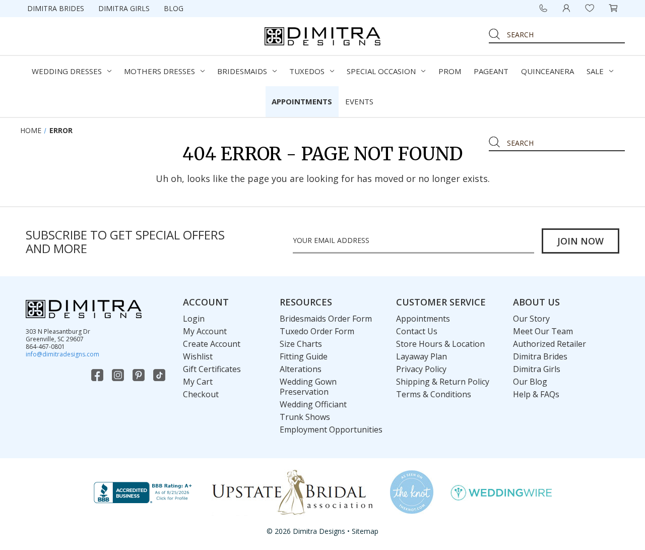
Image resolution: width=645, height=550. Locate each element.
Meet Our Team (543, 331)
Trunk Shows (305, 416)
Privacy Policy (421, 369)
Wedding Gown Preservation (308, 386)
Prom (449, 71)
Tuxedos (307, 71)
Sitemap (365, 531)
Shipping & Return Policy (442, 381)
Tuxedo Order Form (317, 331)
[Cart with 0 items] (613, 8)
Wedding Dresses (67, 71)
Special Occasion (381, 71)
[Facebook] (98, 375)
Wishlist (198, 356)
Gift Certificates (212, 369)
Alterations (300, 369)
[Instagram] (119, 375)
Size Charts (301, 343)
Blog (173, 8)
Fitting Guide (304, 356)
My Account (205, 331)
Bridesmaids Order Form (326, 318)
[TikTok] (160, 375)
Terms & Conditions (433, 394)
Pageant (491, 71)
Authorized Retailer (549, 343)
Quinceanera (547, 71)
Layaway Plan (421, 356)
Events (359, 101)
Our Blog (530, 381)
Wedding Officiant (313, 404)
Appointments (302, 101)
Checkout (201, 394)
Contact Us (416, 331)
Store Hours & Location (440, 343)
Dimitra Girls (124, 8)
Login (194, 318)
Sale (595, 71)
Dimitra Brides (55, 8)
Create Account (211, 343)
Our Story (531, 318)
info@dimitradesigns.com (62, 354)
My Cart (198, 381)
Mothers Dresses (159, 71)
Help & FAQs (536, 394)
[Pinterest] (140, 375)
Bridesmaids (242, 71)
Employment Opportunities (331, 429)
